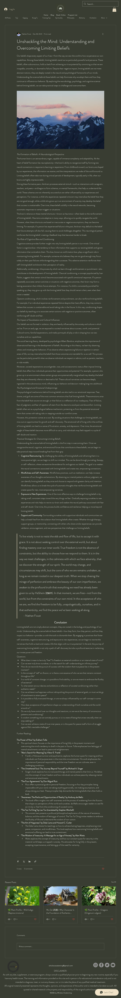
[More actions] (102, 34)
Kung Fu (35, 18)
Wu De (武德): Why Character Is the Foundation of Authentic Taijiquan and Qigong (60, 911)
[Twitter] (107, 965)
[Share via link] (35, 861)
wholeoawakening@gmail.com (61, 965)
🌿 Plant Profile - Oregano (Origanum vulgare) (96, 911)
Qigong (25, 18)
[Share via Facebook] (18, 861)
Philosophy (70, 18)
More (103, 18)
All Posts (8, 18)
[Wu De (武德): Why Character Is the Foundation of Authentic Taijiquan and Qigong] (60, 896)
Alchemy (82, 18)
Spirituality (59, 18)
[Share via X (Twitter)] (24, 861)
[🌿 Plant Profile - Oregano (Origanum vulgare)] (99, 896)
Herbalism (93, 18)
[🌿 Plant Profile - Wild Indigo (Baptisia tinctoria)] (22, 896)
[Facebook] (101, 965)
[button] (114, 9)
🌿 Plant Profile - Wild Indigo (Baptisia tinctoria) (20, 911)
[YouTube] (113, 965)
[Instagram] (95, 965)
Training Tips (46, 18)
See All (113, 882)
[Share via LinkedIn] (29, 861)
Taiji (16, 18)
